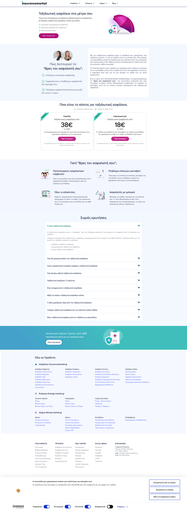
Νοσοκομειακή (130, 372)
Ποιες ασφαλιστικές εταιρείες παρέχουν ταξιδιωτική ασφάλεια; (72, 266)
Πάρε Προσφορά (67, 139)
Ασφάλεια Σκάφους (62, 453)
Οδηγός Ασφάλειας (82, 450)
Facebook (98, 447)
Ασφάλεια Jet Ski (71, 377)
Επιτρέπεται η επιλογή (164, 490)
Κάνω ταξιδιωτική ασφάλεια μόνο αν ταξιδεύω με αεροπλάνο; (72, 317)
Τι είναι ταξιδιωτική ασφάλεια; (59, 226)
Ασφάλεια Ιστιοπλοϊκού (73, 374)
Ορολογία (98, 404)
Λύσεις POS (69, 430)
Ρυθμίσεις (121, 507)
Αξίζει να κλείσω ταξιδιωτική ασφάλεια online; (65, 295)
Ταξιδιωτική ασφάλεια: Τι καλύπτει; (61, 281)
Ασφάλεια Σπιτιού (61, 450)
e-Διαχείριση (79, 447)
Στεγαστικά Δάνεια (42, 420)
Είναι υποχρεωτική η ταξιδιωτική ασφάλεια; (64, 288)
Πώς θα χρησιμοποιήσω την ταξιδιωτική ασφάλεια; (67, 259)
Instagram (98, 456)
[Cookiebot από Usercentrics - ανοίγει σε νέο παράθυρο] (18, 506)
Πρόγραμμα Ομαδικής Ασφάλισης (137, 382)
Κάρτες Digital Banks (72, 428)
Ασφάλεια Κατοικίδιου (133, 377)
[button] (49, 35)
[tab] (93, 225)
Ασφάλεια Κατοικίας (102, 372)
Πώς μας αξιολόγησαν (43, 458)
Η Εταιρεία (39, 447)
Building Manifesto (41, 450)
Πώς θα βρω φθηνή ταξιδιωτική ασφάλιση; (64, 273)
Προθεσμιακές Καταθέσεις (104, 420)
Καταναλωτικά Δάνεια (43, 422)
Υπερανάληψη (40, 425)
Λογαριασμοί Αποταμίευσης (105, 422)
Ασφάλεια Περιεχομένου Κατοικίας (107, 379)
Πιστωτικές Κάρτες (72, 420)
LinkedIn (98, 453)
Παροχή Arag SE (61, 461)
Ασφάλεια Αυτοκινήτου (43, 372)
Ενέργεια (58, 458)
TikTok (97, 458)
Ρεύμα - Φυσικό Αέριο (103, 401)
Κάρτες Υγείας (130, 374)
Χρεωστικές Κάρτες (72, 422)
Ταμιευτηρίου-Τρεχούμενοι (104, 428)
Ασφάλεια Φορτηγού (42, 379)
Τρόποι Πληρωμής (81, 464)
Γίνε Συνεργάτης (41, 467)
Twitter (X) (98, 461)
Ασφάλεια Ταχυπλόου (73, 372)
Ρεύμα (37, 401)
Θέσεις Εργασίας (41, 461)
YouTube (98, 450)
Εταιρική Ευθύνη (41, 453)
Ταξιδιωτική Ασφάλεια (133, 379)
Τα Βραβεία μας (40, 456)
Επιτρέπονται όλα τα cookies (165, 483)
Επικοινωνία (79, 467)
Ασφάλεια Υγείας (61, 456)
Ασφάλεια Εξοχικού (102, 377)
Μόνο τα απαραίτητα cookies (165, 497)
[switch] (68, 506)
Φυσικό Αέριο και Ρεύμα (44, 406)
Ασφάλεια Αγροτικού (42, 382)
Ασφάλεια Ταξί (40, 377)
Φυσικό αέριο (40, 404)
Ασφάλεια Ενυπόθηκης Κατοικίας (107, 374)
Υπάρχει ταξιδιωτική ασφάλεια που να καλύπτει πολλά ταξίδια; (72, 310)
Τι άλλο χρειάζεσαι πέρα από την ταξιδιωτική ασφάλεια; (69, 303)
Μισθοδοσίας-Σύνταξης (103, 425)
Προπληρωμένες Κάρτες (74, 425)
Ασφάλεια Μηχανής (42, 374)
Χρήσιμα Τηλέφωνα (102, 406)
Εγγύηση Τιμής (40, 464)
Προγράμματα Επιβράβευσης (135, 420)
